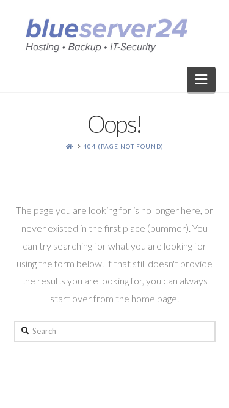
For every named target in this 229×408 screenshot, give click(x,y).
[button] (201, 79)
